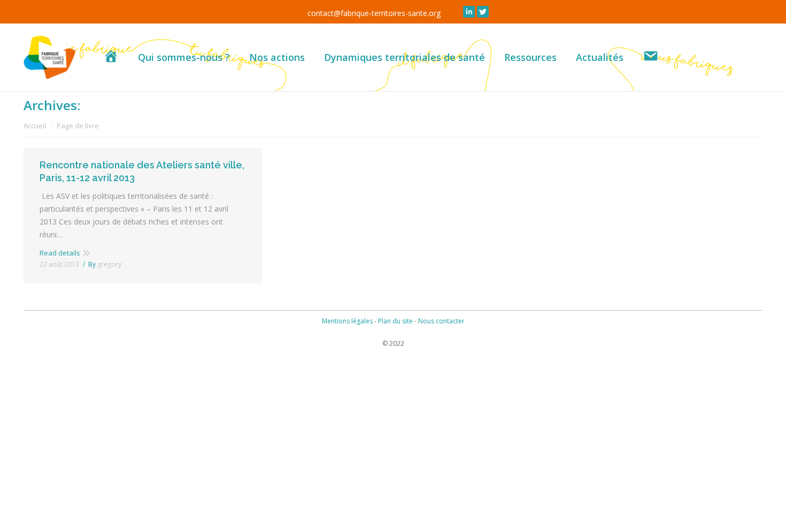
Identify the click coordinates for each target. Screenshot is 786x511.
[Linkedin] (469, 12)
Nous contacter (441, 321)
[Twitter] (483, 12)
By (104, 264)
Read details (60, 253)
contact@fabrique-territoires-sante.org (374, 13)
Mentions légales (347, 321)
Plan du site (395, 321)
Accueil (35, 125)
